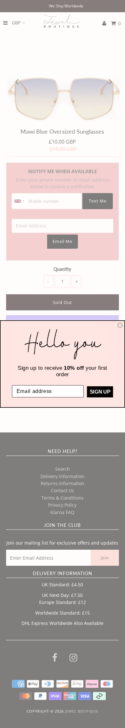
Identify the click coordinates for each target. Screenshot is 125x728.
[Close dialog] (120, 325)
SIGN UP (100, 392)
